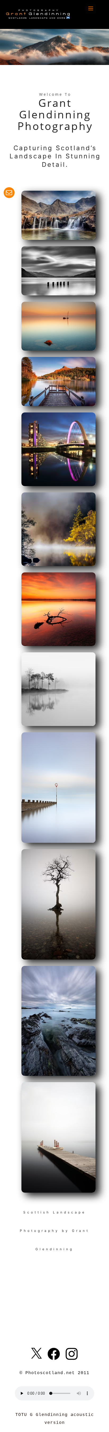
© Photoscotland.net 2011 (54, 1373)
